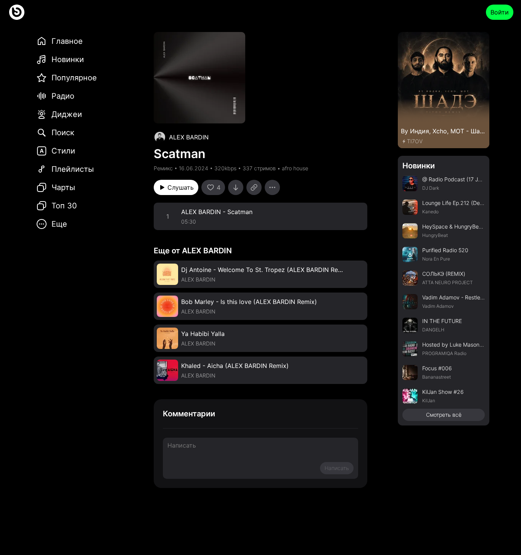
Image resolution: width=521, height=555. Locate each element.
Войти (499, 12)
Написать (337, 468)
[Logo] (17, 12)
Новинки (418, 165)
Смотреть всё (444, 414)
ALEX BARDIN (189, 137)
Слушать (180, 187)
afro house (295, 168)
